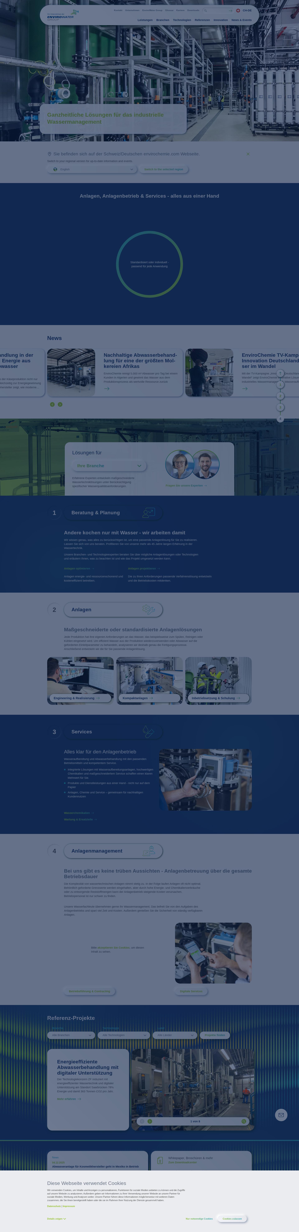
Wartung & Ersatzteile (78, 819)
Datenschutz (54, 1206)
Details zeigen (54, 1218)
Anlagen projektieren (142, 568)
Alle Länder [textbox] (165, 1035)
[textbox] (243, 10)
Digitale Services (191, 991)
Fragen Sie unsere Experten (184, 485)
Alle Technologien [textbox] (114, 1035)
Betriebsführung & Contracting (89, 991)
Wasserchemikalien (77, 812)
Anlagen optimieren (77, 568)
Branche (57, 1028)
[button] (52, 404)
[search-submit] (205, 10)
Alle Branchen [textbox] (61, 1035)
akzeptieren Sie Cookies (113, 947)
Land (161, 1028)
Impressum (69, 1206)
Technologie (111, 1028)
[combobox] (243, 10)
